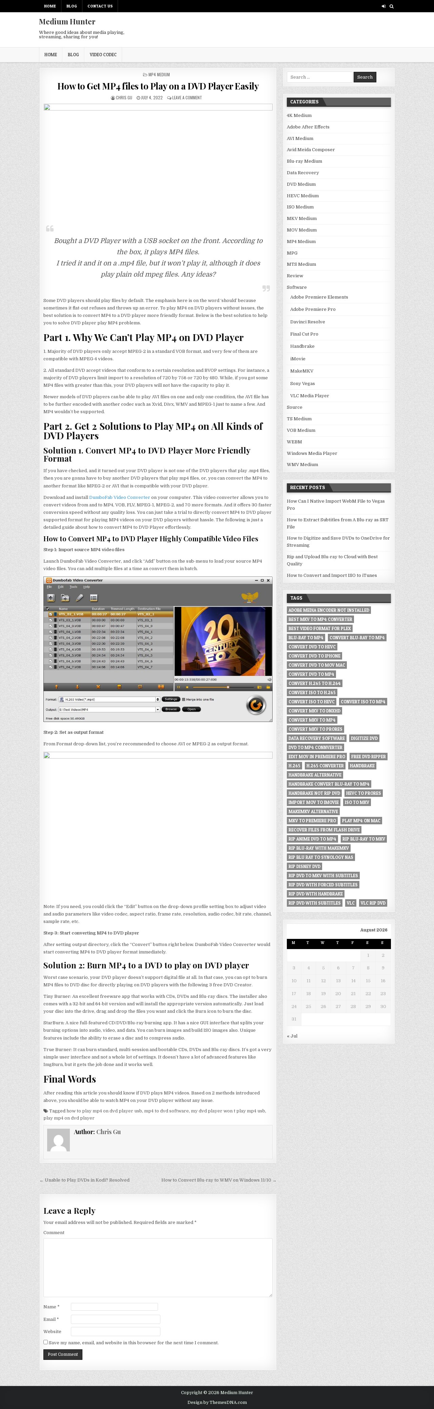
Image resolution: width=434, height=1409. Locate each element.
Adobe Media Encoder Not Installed (329, 610)
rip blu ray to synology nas (321, 857)
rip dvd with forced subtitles (323, 884)
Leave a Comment (187, 97)
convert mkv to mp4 (312, 720)
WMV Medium (302, 464)
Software (297, 287)
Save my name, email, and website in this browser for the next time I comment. (134, 1342)
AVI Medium (300, 138)
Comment (53, 1232)
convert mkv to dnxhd (314, 710)
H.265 (294, 765)
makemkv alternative (313, 811)
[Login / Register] (383, 6)
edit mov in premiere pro (317, 756)
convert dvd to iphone (314, 656)
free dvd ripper (368, 756)
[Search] (391, 6)
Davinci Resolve (307, 321)
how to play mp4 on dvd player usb (104, 1110)
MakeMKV (301, 371)
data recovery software (317, 738)
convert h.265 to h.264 (315, 683)
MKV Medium (302, 218)
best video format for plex (320, 628)
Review (295, 275)
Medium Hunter (67, 21)
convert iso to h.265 (312, 692)
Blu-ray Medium (304, 161)
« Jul (292, 1036)
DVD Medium (301, 184)
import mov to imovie (314, 802)
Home (50, 5)
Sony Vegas (302, 383)
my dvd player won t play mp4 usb (228, 1110)
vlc (351, 903)
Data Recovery (303, 172)
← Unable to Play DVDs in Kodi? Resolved (84, 1180)
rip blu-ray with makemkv (319, 848)
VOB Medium (301, 430)
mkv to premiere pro (312, 820)
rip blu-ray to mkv (363, 839)
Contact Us (100, 5)
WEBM (294, 441)
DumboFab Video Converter (119, 497)
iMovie (297, 358)
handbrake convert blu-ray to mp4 (329, 784)
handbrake (362, 765)
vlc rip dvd (373, 903)
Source (294, 407)
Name (51, 1306)
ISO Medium (300, 206)
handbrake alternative (315, 775)
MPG (292, 253)
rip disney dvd (304, 866)
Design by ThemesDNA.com (217, 1402)
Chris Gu (124, 97)
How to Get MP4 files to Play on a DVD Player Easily (158, 86)
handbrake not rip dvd (314, 793)
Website (52, 1331)
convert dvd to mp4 (311, 674)
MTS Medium (301, 264)
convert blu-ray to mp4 (357, 637)
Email (51, 1319)
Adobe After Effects (308, 126)
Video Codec (103, 54)
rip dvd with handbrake (316, 894)
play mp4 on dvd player (69, 1118)
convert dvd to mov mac (317, 665)
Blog (71, 5)
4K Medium (299, 115)
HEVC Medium (303, 195)
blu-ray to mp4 (306, 637)
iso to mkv (357, 802)
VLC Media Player (309, 395)
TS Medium (299, 418)
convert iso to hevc (312, 701)
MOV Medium (302, 230)
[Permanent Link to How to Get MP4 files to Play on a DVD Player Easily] (157, 161)
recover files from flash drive (324, 829)
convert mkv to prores (315, 729)
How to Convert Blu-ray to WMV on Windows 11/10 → (219, 1180)
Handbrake (302, 346)
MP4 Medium (159, 74)
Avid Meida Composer (311, 149)
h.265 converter (325, 765)
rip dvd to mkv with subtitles (323, 875)
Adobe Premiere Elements (319, 297)
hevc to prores (363, 793)
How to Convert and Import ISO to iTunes (332, 575)
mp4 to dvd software (166, 1110)
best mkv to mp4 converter (320, 619)
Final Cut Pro (304, 334)
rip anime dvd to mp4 (312, 839)
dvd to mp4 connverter (315, 747)
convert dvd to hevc (312, 646)
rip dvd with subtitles (315, 903)
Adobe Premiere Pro (313, 309)
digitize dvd (364, 738)
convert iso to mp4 (363, 701)
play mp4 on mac (361, 820)
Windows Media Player (312, 453)
